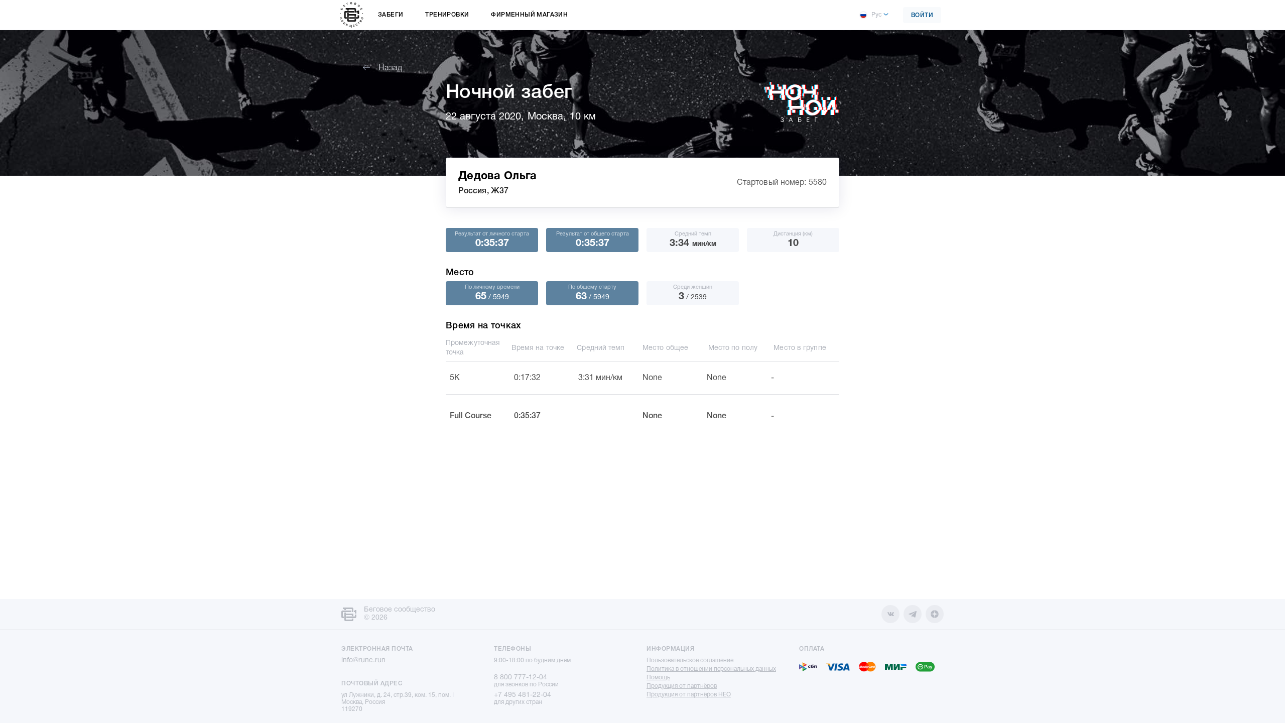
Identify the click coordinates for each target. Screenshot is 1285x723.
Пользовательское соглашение (690, 660)
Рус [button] (876, 15)
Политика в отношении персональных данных (711, 669)
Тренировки (447, 15)
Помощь (658, 677)
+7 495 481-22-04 (522, 695)
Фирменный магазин (529, 15)
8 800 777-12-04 (520, 677)
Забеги (390, 15)
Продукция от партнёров (682, 686)
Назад (390, 68)
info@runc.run (363, 660)
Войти (922, 15)
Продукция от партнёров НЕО (689, 694)
